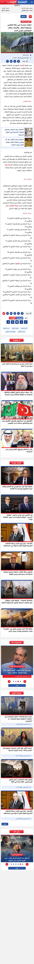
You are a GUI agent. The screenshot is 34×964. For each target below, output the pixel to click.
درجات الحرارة (6, 328)
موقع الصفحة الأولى (10, 332)
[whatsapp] (3, 313)
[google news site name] (25, 322)
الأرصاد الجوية (15, 328)
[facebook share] (18, 61)
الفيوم (17, 263)
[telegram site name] (17, 322)
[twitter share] (14, 61)
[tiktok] (8, 322)
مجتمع (23, 16)
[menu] (32, 2)
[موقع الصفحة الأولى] (17, 2)
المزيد (17, 685)
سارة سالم (26, 55)
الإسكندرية (8, 164)
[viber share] (7, 61)
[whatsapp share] (11, 61)
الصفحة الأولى (21, 332)
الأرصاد (22, 65)
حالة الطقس (24, 328)
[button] (24, 681)
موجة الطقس (13, 205)
